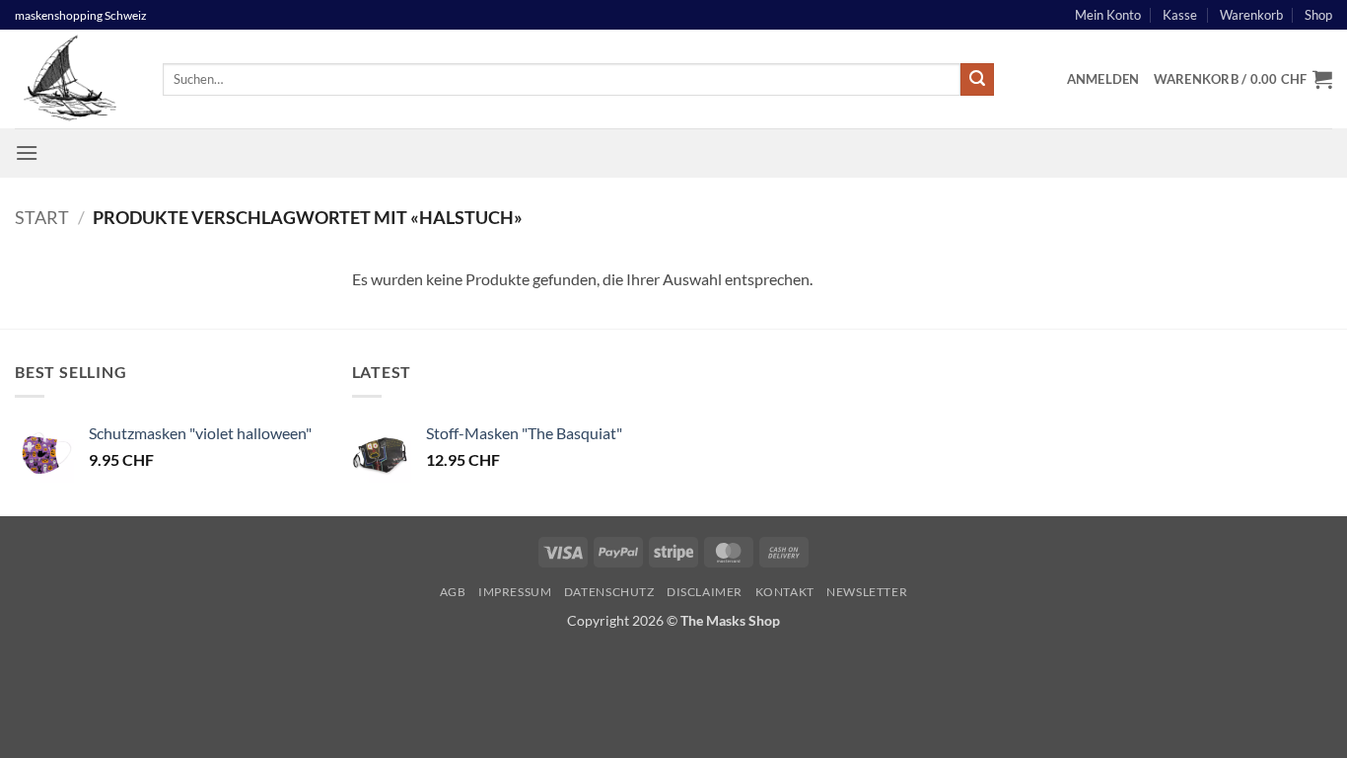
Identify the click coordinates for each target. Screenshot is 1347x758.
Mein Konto (1108, 15)
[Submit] (977, 80)
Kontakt (785, 591)
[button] (1103, 79)
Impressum (515, 591)
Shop (1318, 15)
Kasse (1180, 15)
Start (42, 217)
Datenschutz (609, 591)
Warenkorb (1251, 15)
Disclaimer (705, 591)
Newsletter (866, 591)
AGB (453, 591)
